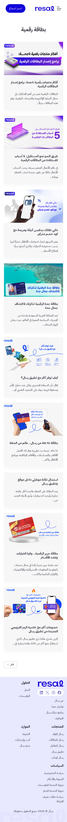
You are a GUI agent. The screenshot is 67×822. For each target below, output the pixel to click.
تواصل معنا (58, 707)
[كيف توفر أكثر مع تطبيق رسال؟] (33, 353)
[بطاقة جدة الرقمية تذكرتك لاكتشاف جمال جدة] (33, 280)
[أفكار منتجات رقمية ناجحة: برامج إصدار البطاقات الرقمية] (33, 58)
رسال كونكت (57, 758)
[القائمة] (59, 8)
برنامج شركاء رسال (55, 712)
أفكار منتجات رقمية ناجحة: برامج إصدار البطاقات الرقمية (34, 84)
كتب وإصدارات (22, 740)
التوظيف (59, 718)
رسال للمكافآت (56, 740)
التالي (12, 664)
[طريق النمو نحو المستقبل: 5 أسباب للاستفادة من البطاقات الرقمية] (33, 132)
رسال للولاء (58, 734)
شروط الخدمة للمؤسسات (50, 785)
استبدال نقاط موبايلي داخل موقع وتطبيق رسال (38, 481)
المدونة (26, 734)
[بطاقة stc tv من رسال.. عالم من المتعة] (33, 419)
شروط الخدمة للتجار (53, 791)
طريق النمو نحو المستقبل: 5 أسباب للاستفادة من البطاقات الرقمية (36, 158)
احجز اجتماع (15, 8)
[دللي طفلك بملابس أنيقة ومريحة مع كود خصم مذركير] (33, 206)
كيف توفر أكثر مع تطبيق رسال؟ (39, 377)
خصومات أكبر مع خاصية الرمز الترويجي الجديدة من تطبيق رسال (34, 629)
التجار (27, 690)
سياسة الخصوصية (54, 773)
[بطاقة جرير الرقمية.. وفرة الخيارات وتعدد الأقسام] (33, 529)
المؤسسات (24, 696)
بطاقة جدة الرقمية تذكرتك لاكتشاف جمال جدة (36, 305)
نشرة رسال (25, 746)
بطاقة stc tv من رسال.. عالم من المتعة (33, 443)
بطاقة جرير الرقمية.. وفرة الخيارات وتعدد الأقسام (37, 555)
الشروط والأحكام (55, 779)
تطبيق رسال (58, 752)
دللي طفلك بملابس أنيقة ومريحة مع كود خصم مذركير (35, 232)
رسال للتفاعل (57, 746)
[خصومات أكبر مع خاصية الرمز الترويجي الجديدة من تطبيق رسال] (33, 603)
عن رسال (59, 701)
